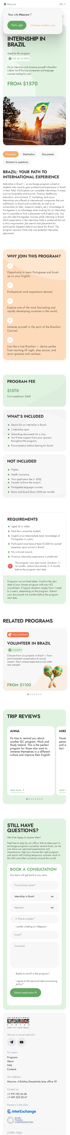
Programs (12, 1057)
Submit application (24, 992)
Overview (11, 154)
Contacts (11, 1069)
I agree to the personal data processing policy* (36, 982)
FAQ (9, 1065)
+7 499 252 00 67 (17, 1097)
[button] (28, 694)
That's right (17, 25)
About (10, 1061)
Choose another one (43, 25)
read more (15, 790)
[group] (34, 659)
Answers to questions (17, 162)
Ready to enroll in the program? (33, 973)
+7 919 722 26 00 (17, 1094)
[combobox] (14, 919)
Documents (48, 154)
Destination (29, 154)
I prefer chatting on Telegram (31, 926)
